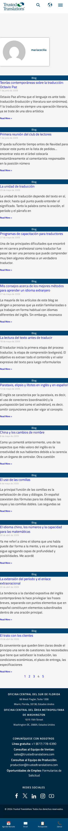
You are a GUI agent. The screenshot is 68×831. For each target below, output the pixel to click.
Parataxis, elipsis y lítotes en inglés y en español (34, 384)
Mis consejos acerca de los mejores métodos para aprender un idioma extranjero (32, 288)
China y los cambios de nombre (22, 432)
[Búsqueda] (38, 5)
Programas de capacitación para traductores (31, 233)
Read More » (6, 118)
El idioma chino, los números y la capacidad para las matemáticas (31, 529)
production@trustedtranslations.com (34, 765)
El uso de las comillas (15, 479)
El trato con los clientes (16, 635)
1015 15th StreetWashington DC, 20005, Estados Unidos (34, 722)
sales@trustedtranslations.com (34, 754)
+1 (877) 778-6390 (44, 743)
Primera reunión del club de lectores (25, 134)
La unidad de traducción (17, 186)
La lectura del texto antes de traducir (26, 337)
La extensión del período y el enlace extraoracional (25, 581)
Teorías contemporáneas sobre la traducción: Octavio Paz (32, 84)
